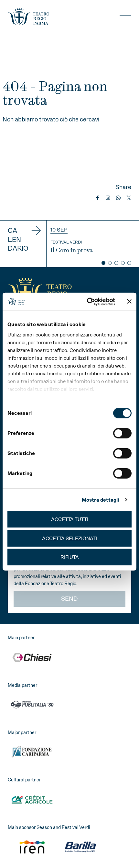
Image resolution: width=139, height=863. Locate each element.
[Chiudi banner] (129, 301)
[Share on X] (128, 197)
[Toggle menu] (125, 15)
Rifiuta (69, 557)
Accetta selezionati (69, 538)
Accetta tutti (69, 519)
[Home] (29, 16)
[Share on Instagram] (108, 197)
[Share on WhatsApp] (118, 197)
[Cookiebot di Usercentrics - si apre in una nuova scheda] (87, 301)
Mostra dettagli (100, 499)
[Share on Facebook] (97, 197)
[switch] (122, 433)
